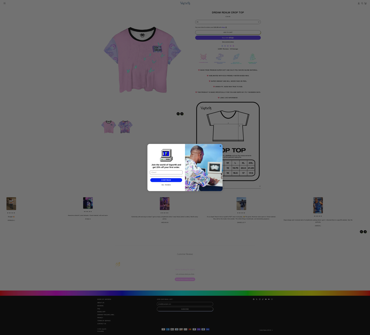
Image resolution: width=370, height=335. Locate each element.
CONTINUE (166, 180)
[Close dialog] (220, 146)
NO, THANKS (166, 185)
